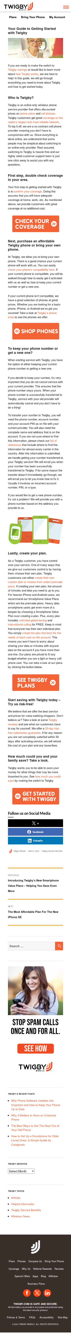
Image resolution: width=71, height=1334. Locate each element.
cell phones (48, 113)
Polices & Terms (16, 1317)
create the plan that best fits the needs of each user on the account (34, 635)
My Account (57, 17)
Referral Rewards (42, 1268)
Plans (12, 17)
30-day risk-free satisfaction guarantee (34, 730)
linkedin (38, 840)
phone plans (27, 113)
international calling (19, 624)
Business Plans (36, 1283)
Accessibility (47, 1317)
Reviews (59, 1268)
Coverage (14, 1268)
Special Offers (22, 1276)
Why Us (26, 1268)
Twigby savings (17, 69)
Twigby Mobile (19, 851)
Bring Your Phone (33, 17)
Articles (15, 1198)
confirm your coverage (28, 191)
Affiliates (53, 1276)
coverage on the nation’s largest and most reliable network (35, 120)
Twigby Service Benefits (52, 851)
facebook (38, 831)
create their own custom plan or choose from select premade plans (35, 582)
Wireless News (20, 1216)
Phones (21, 1261)
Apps (35, 1276)
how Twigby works (27, 74)
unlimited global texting (33, 620)
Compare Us (35, 1261)
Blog (43, 1276)
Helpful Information (22, 1204)
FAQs (32, 1317)
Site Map (63, 1317)
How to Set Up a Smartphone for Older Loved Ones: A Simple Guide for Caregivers (35, 1140)
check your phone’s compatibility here (31, 269)
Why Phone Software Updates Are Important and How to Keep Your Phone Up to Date (35, 1104)
